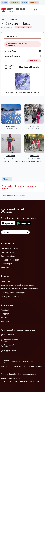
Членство (5, 281)
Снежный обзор (8, 256)
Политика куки (33, 381)
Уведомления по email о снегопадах (17, 284)
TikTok (4, 317)
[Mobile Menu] (41, 10)
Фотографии (6, 263)
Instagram (5, 313)
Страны (4, 19)
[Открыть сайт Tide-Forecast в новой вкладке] (24, 2)
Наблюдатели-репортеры (13, 292)
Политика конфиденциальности (13, 381)
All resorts (7, 179)
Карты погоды (7, 252)
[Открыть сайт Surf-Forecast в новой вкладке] (4, 2)
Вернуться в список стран (14, 195)
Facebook (5, 310)
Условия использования (10, 378)
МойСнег (5, 267)
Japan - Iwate (14, 19)
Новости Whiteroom (10, 259)
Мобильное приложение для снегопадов (20, 288)
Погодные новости (10, 296)
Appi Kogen (10, 126)
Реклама (16, 361)
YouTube (5, 321)
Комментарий (35, 366)
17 (40, 51)
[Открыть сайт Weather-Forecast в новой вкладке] (34, 2)
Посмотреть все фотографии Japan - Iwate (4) (24, 162)
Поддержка (28, 361)
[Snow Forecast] (12, 10)
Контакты (5, 366)
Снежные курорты (9, 248)
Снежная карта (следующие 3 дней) (22, 92)
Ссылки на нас (19, 366)
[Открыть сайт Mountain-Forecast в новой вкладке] (14, 2)
